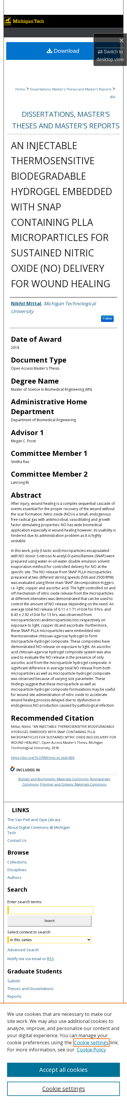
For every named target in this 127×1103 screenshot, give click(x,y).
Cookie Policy (91, 1049)
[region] (63, 1053)
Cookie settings (91, 1042)
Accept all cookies (63, 1070)
